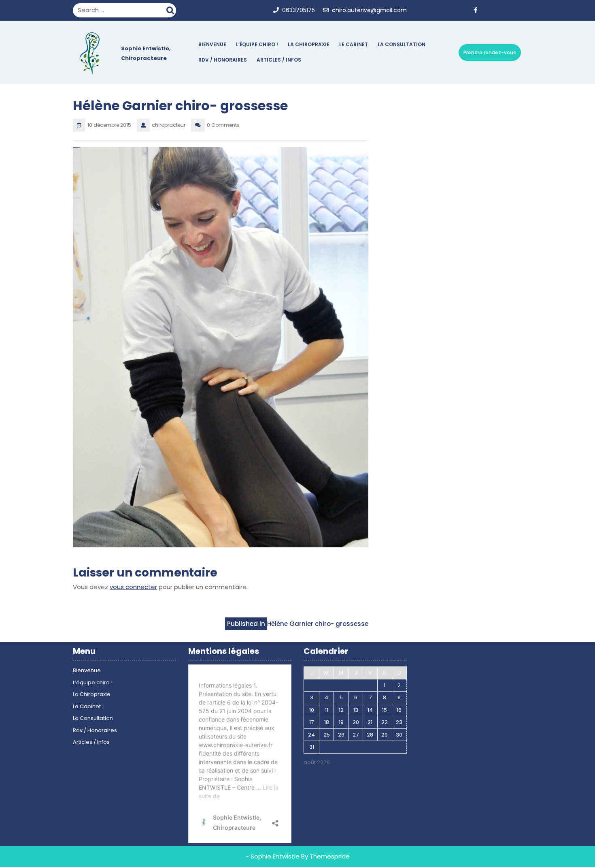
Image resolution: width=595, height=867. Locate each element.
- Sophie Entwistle (273, 856)
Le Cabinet (353, 44)
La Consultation (401, 44)
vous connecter (133, 587)
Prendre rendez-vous (489, 52)
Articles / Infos (279, 59)
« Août (353, 775)
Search (171, 9)
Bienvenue (212, 44)
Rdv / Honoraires (222, 59)
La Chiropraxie (308, 44)
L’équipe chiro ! (257, 44)
